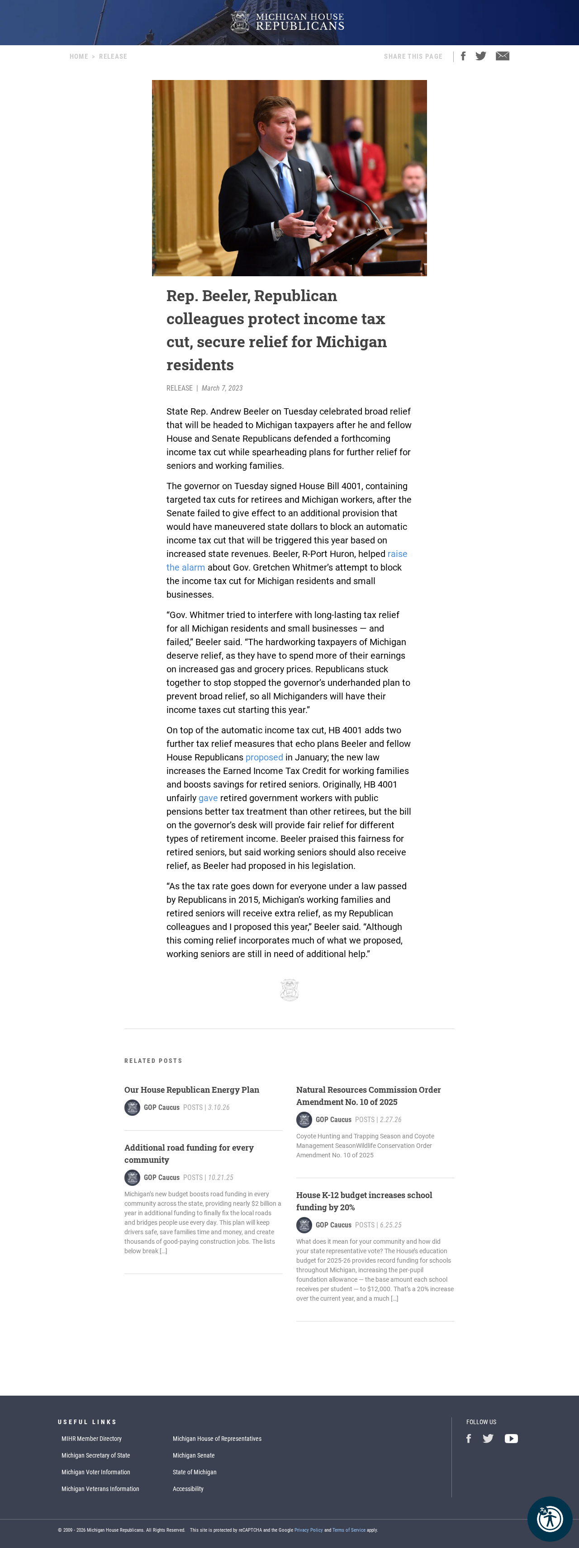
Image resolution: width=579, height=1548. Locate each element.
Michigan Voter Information (96, 1472)
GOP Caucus (162, 1107)
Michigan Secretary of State (96, 1455)
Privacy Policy (308, 1530)
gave (208, 798)
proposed (264, 757)
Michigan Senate (194, 1455)
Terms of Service (348, 1530)
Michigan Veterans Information (100, 1488)
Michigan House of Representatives (217, 1438)
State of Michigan (195, 1472)
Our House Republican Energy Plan (191, 1089)
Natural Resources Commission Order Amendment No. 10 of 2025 (368, 1095)
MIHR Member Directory (92, 1438)
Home (79, 56)
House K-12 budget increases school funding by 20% (364, 1201)
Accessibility (188, 1488)
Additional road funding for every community (189, 1153)
